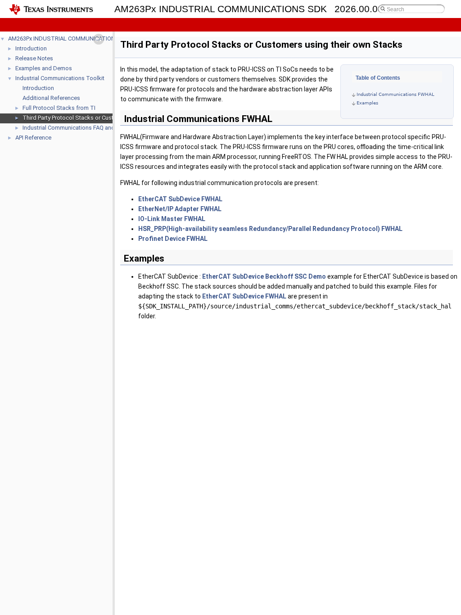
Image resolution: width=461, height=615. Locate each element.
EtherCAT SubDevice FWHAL (180, 199)
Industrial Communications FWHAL (395, 94)
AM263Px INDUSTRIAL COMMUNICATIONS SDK (70, 38)
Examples (367, 102)
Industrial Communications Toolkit (59, 78)
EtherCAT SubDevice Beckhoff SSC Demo (264, 276)
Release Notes (34, 58)
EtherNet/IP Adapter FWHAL (179, 209)
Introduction (31, 48)
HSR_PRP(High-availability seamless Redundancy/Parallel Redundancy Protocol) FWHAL (270, 228)
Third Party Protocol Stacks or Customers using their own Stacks (107, 117)
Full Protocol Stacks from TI (59, 107)
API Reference (33, 137)
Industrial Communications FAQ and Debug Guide (86, 127)
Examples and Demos (43, 68)
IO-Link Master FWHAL (171, 218)
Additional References (51, 98)
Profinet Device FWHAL (173, 238)
